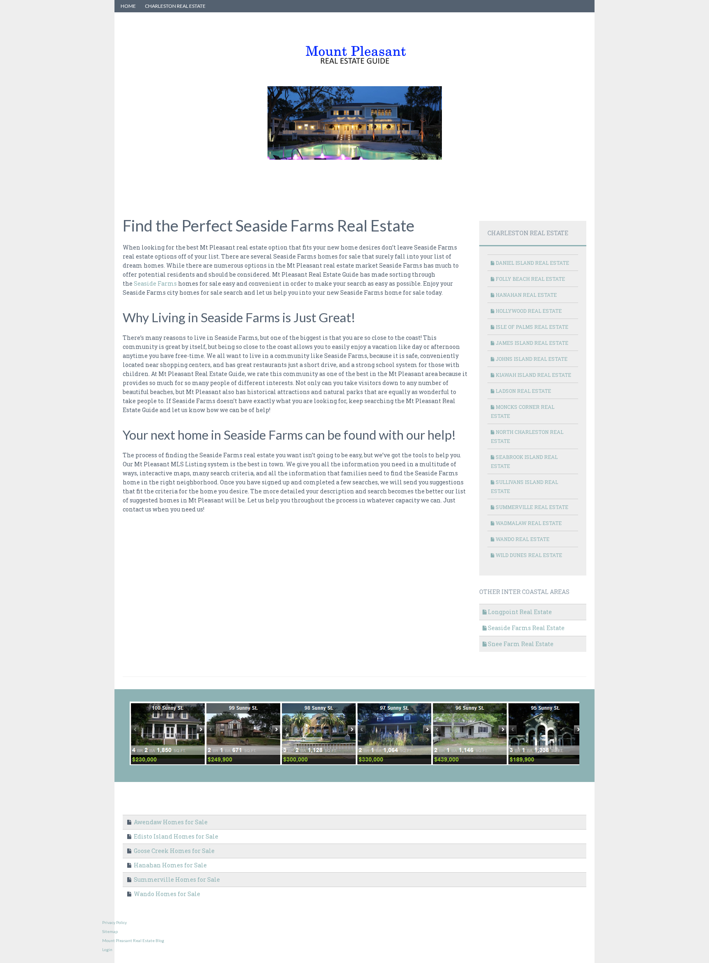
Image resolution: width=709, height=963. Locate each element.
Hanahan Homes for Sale (170, 865)
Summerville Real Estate (531, 507)
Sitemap (110, 931)
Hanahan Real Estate (525, 294)
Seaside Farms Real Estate (526, 628)
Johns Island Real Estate (530, 358)
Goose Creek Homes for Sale (174, 851)
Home (128, 6)
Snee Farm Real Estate (520, 644)
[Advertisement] (272, 182)
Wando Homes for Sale (166, 894)
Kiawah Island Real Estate (532, 374)
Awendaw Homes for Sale (170, 822)
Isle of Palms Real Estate (531, 326)
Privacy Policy (114, 922)
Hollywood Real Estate (528, 310)
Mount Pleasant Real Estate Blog (133, 940)
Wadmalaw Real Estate (528, 523)
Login (107, 949)
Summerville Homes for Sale (176, 879)
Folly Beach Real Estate (529, 278)
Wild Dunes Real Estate (528, 555)
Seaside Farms (155, 283)
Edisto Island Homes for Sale (175, 836)
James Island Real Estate (531, 342)
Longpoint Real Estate (519, 612)
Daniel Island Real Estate (531, 262)
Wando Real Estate (521, 539)
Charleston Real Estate (175, 6)
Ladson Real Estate (522, 390)
